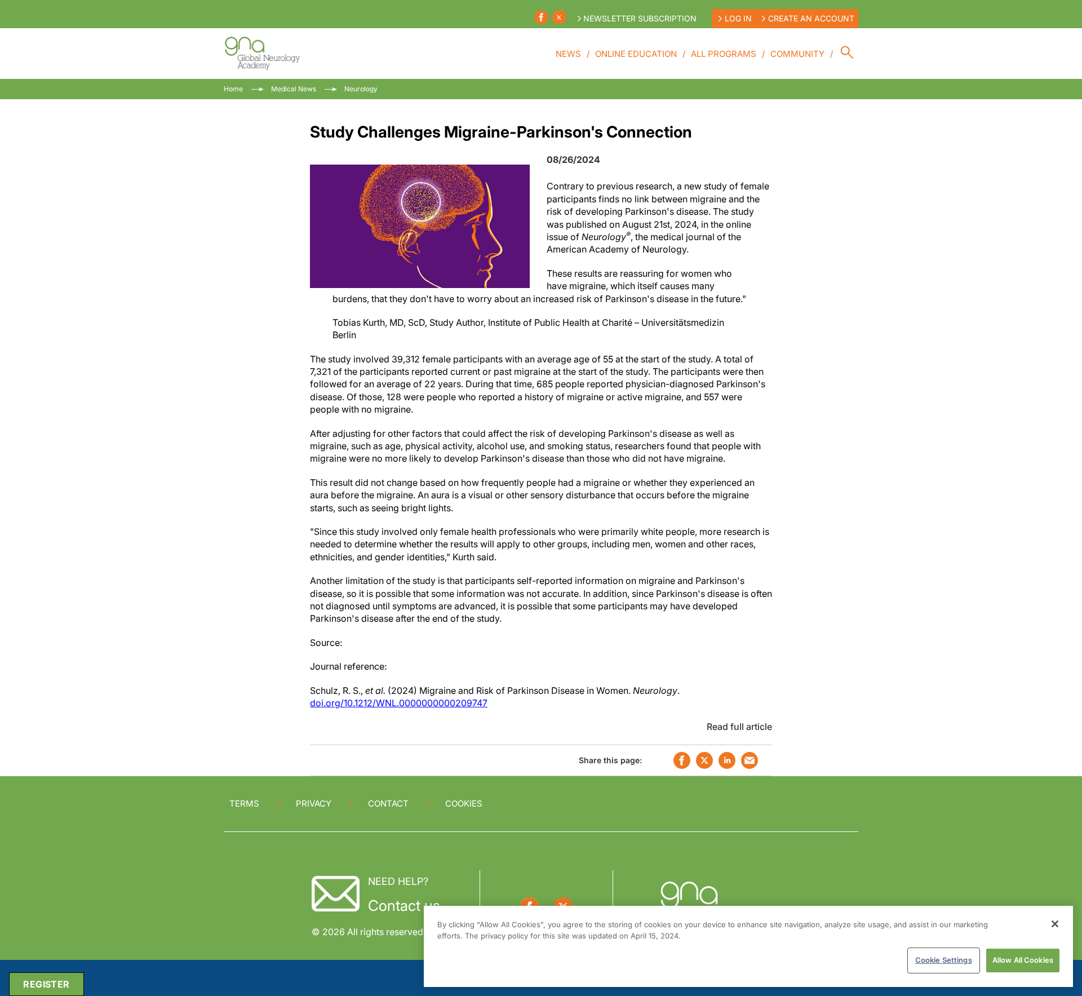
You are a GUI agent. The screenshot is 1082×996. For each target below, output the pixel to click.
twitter (704, 760)
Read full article (739, 726)
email (749, 760)
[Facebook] (541, 17)
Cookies (463, 803)
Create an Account (811, 18)
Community (797, 53)
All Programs (723, 53)
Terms (244, 803)
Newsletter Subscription (640, 18)
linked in (727, 760)
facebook (681, 760)
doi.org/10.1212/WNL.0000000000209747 (398, 703)
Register (46, 984)
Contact (388, 803)
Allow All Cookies (1022, 959)
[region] (748, 946)
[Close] (1055, 923)
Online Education (636, 53)
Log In (738, 18)
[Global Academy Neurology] (262, 53)
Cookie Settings (943, 959)
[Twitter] (559, 17)
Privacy (313, 803)
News (568, 53)
